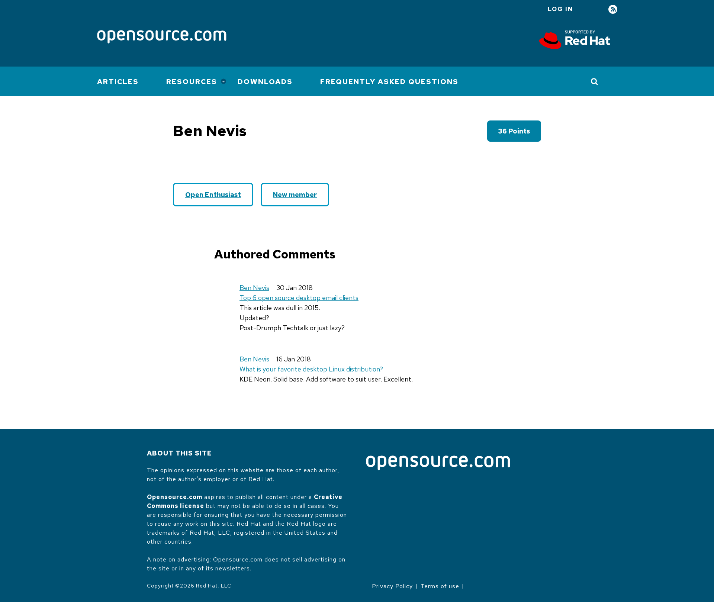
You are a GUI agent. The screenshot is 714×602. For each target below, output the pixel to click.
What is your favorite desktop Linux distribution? (311, 369)
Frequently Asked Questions (389, 81)
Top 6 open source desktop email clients (298, 297)
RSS (612, 9)
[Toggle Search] (595, 81)
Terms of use (440, 586)
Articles (118, 81)
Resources (191, 81)
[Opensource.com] (162, 37)
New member (295, 194)
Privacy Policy (392, 586)
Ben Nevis (254, 287)
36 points (514, 131)
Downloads (265, 81)
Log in (560, 9)
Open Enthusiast (213, 194)
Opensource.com (174, 497)
